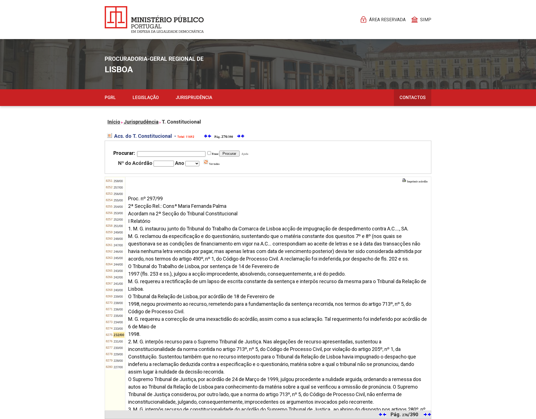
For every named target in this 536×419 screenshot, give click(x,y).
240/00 (118, 290)
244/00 (118, 264)
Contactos (412, 97)
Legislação (146, 97)
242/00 (118, 277)
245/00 (118, 258)
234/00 (118, 322)
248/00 (118, 238)
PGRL (110, 97)
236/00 (118, 309)
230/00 (118, 348)
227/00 (118, 367)
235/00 (118, 315)
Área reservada (387, 19)
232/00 (119, 335)
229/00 (118, 354)
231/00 (118, 341)
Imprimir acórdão (417, 181)
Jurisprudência (194, 97)
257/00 (118, 187)
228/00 (118, 360)
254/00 (118, 206)
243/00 (118, 271)
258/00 (118, 181)
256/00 (118, 194)
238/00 (118, 303)
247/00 (118, 245)
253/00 (118, 213)
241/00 (118, 283)
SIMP (425, 19)
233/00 (118, 328)
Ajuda (244, 154)
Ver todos (214, 164)
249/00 (118, 232)
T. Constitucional (181, 122)
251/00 (118, 226)
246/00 (118, 251)
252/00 (118, 219)
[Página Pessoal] (154, 19)
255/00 (118, 200)
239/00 (118, 296)
